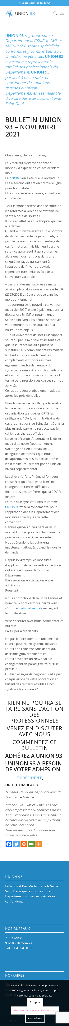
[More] (38, 844)
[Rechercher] (53, 13)
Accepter (35, 1002)
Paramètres (35, 1018)
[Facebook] (9, 844)
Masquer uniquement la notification (35, 1010)
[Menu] (62, 13)
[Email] (31, 844)
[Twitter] (16, 844)
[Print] (24, 844)
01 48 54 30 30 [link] (22, 948)
